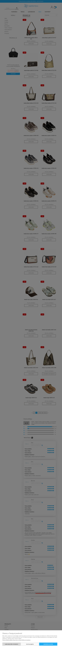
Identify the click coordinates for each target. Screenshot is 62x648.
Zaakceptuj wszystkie (48, 644)
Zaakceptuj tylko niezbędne (11, 644)
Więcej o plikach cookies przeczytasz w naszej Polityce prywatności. (16, 640)
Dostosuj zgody (30, 644)
